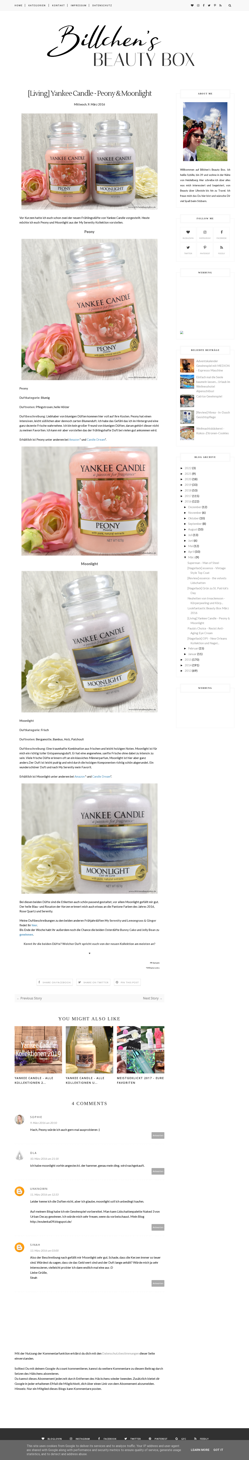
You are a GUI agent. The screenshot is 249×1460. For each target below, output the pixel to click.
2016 (188, 501)
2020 (188, 479)
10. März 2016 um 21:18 (44, 1158)
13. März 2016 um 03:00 (44, 1250)
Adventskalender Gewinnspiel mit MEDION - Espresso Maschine (213, 365)
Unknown (39, 1189)
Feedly (221, 253)
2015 (188, 659)
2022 (188, 468)
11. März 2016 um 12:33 (44, 1194)
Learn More (200, 1450)
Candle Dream (96, 439)
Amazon (74, 439)
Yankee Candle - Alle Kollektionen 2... (34, 1080)
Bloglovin (188, 238)
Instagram (204, 238)
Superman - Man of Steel (203, 563)
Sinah (35, 1245)
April (191, 551)
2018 (188, 490)
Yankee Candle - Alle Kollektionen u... (85, 1080)
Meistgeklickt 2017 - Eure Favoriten (140, 1080)
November (195, 512)
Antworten (158, 1135)
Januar (192, 654)
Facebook (222, 238)
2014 (188, 665)
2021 (188, 473)
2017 (188, 496)
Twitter (188, 253)
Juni (190, 540)
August (192, 529)
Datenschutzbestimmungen (120, 1353)
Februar (193, 648)
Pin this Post (130, 982)
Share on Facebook (57, 982)
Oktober (193, 518)
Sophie (36, 1117)
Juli (190, 535)
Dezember (194, 507)
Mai (190, 546)
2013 (188, 670)
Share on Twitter (96, 982)
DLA (33, 1153)
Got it (218, 1450)
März (191, 557)
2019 (188, 484)
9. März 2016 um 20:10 (43, 1122)
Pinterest (205, 253)
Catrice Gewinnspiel (209, 396)
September (195, 523)
